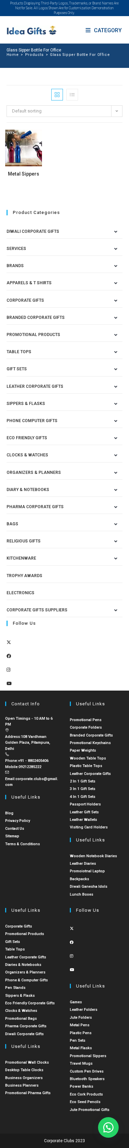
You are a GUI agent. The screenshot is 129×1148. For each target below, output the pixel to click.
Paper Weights (83, 750)
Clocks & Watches (27, 455)
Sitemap (12, 836)
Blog (9, 813)
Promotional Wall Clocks (27, 1062)
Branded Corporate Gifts (91, 735)
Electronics (20, 592)
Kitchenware (21, 558)
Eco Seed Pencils (85, 1102)
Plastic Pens (81, 1033)
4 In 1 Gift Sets (82, 796)
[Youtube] (9, 683)
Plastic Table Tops (86, 766)
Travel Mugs (81, 1063)
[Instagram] (8, 669)
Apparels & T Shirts (29, 282)
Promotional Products (33, 334)
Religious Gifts (24, 541)
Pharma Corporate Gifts (35, 506)
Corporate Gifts (25, 300)
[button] (108, 1127)
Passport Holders (85, 804)
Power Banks (81, 1086)
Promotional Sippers (88, 1056)
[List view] (72, 94)
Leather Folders (83, 1009)
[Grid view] (57, 94)
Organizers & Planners (34, 472)
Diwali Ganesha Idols (88, 886)
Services (16, 248)
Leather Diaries (83, 863)
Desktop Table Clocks (24, 1070)
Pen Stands (15, 987)
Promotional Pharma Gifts (28, 1093)
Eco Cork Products (86, 1094)
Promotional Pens (85, 720)
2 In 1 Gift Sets (82, 781)
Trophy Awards (24, 575)
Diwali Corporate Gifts (33, 231)
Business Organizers (24, 1078)
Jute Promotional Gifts (89, 1110)
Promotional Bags (21, 1018)
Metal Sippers (23, 174)
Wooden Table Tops (88, 758)
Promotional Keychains (90, 743)
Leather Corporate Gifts (35, 386)
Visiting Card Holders (89, 827)
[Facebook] (9, 656)
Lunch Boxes (81, 894)
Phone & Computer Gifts (26, 980)
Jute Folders (81, 1017)
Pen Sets (77, 1040)
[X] (9, 642)
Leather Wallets (83, 819)
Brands (15, 265)
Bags (12, 524)
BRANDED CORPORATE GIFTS (36, 317)
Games (76, 1002)
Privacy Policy (17, 820)
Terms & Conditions (22, 844)
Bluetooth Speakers (87, 1079)
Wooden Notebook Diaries (93, 856)
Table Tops (19, 351)
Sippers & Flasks (26, 403)
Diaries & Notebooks (23, 964)
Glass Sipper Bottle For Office (80, 54)
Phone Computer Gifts (32, 420)
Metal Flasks (81, 1048)
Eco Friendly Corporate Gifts (30, 1003)
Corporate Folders (86, 727)
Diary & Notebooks (28, 489)
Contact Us (14, 828)
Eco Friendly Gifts (27, 437)
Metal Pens (79, 1025)
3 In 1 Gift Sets (82, 789)
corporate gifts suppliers (37, 610)
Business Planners (22, 1085)
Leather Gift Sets (84, 812)
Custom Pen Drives (87, 1071)
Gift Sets (17, 369)
